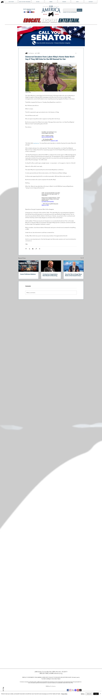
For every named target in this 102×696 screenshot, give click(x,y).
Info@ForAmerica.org (55, 673)
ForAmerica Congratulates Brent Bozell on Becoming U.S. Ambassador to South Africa (50, 274)
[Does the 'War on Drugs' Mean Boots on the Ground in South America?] (73, 266)
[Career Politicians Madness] (28, 266)
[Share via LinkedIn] (32, 248)
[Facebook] (24, 12)
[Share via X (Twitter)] (29, 248)
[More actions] (76, 53)
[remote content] (51, 136)
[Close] (100, 694)
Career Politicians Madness (28, 274)
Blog (27, 244)
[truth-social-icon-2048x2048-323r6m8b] (75, 690)
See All (82, 258)
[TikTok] (31, 12)
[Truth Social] (30, 12)
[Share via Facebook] (26, 248)
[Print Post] (39, 248)
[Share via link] (36, 248)
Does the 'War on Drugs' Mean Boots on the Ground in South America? (73, 274)
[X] (73, 690)
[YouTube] (33, 12)
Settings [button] (82, 693)
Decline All (89, 693)
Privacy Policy (64, 693)
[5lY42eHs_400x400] (28, 12)
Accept (96, 693)
